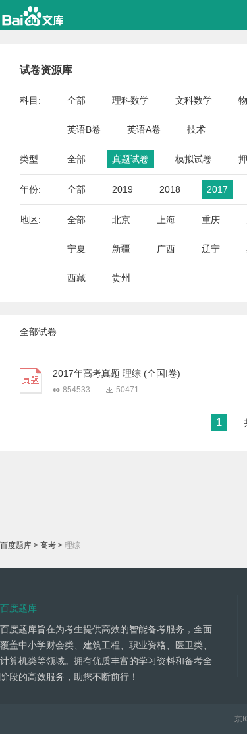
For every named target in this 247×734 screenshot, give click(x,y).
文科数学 (193, 100)
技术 (196, 129)
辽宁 (211, 248)
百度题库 (16, 545)
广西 (166, 248)
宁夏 (76, 248)
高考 (48, 545)
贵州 (121, 277)
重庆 (211, 219)
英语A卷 (144, 129)
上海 (166, 219)
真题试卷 (130, 159)
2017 (217, 189)
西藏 (76, 277)
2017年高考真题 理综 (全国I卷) (116, 373)
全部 (76, 100)
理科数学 (130, 100)
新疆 (121, 248)
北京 (121, 219)
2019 (122, 189)
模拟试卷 (193, 159)
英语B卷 (84, 129)
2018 (169, 189)
